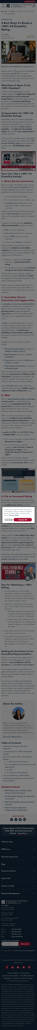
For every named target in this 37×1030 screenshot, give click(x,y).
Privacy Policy (14, 515)
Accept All (22, 519)
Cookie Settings (8, 519)
